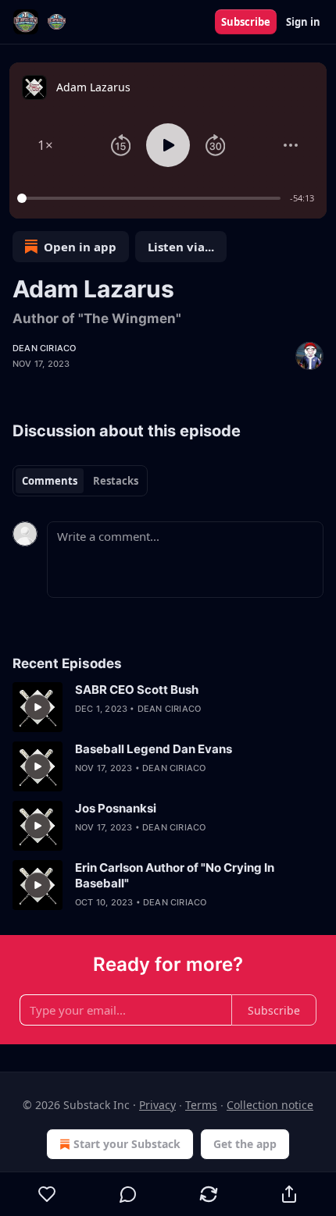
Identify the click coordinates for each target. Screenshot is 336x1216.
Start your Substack (127, 1143)
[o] (37, 707)
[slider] (151, 198)
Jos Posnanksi (115, 808)
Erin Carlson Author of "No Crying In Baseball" (174, 875)
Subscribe (245, 22)
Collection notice (270, 1104)
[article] (168, 707)
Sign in (303, 22)
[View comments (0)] (128, 1194)
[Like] (47, 1194)
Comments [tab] (49, 481)
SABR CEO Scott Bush (136, 689)
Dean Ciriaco (44, 348)
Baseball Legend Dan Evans (153, 748)
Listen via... (181, 246)
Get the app (245, 1143)
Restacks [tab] (115, 481)
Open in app (80, 246)
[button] (45, 145)
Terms (201, 1104)
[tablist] (80, 480)
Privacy (157, 1104)
